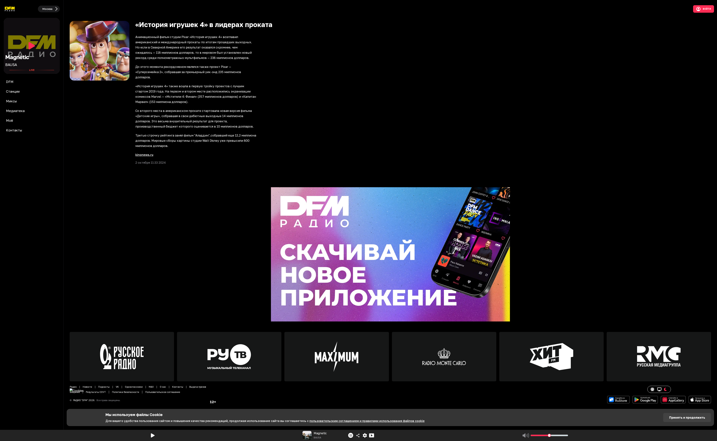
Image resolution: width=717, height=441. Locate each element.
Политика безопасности (125, 392)
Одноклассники (134, 386)
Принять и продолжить (687, 417)
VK (117, 386)
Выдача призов (197, 386)
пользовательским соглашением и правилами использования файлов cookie (367, 421)
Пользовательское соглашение (162, 392)
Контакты (177, 386)
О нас (163, 386)
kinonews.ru (144, 155)
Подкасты (104, 386)
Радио (73, 386)
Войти (707, 9)
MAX (151, 386)
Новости (87, 386)
